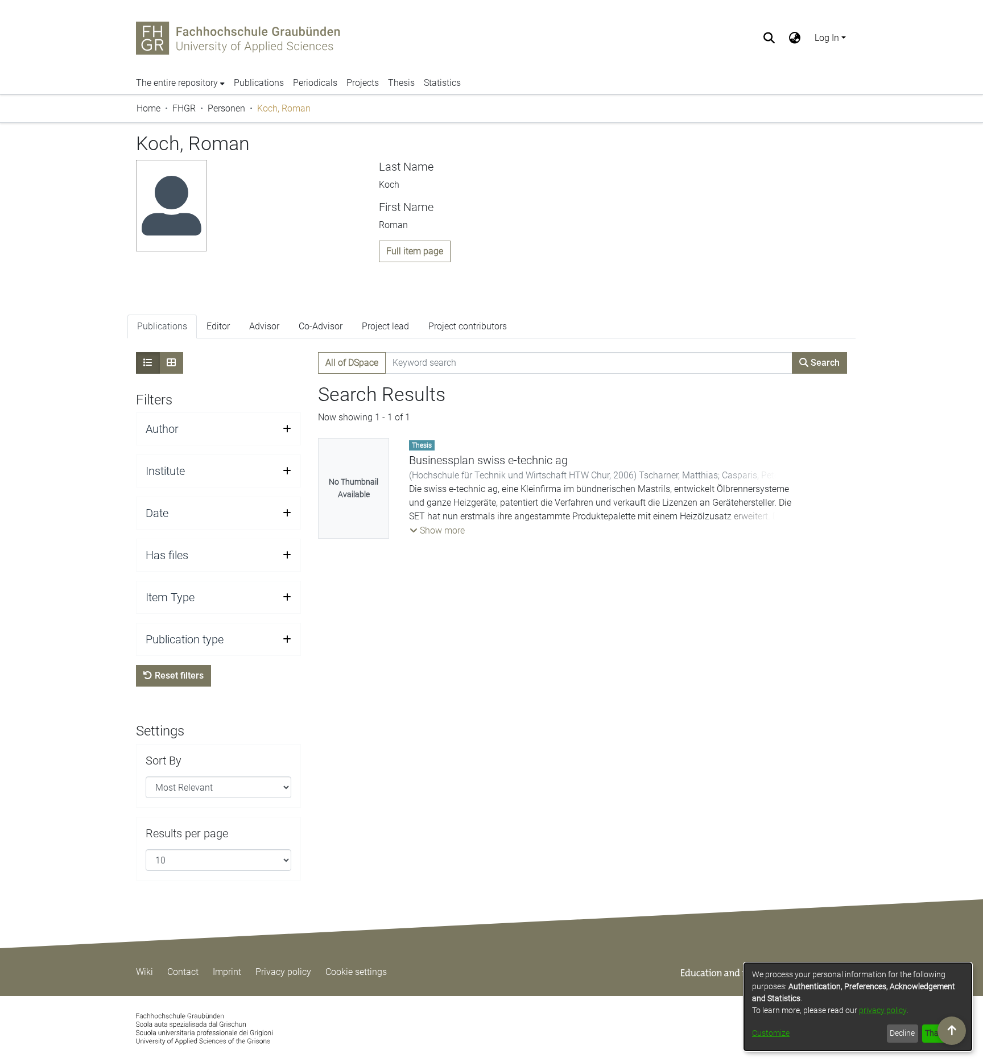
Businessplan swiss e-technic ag (488, 460)
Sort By (163, 760)
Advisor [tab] (264, 326)
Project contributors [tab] (467, 326)
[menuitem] (795, 38)
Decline (902, 1033)
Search (824, 362)
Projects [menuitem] (362, 82)
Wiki (144, 971)
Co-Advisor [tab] (320, 326)
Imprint (227, 971)
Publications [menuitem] (259, 82)
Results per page (187, 833)
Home (148, 108)
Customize (771, 1033)
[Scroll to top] (951, 1030)
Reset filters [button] (178, 675)
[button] (437, 530)
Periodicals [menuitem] (315, 82)
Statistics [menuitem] (442, 82)
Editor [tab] (218, 326)
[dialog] (858, 1007)
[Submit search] (769, 38)
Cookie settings (356, 971)
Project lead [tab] (385, 326)
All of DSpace (351, 362)
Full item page (414, 251)
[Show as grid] (171, 363)
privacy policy (882, 1010)
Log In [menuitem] (827, 37)
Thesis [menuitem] (401, 82)
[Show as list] (148, 363)
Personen (226, 108)
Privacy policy (283, 971)
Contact (183, 971)
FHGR (184, 108)
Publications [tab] (162, 326)
